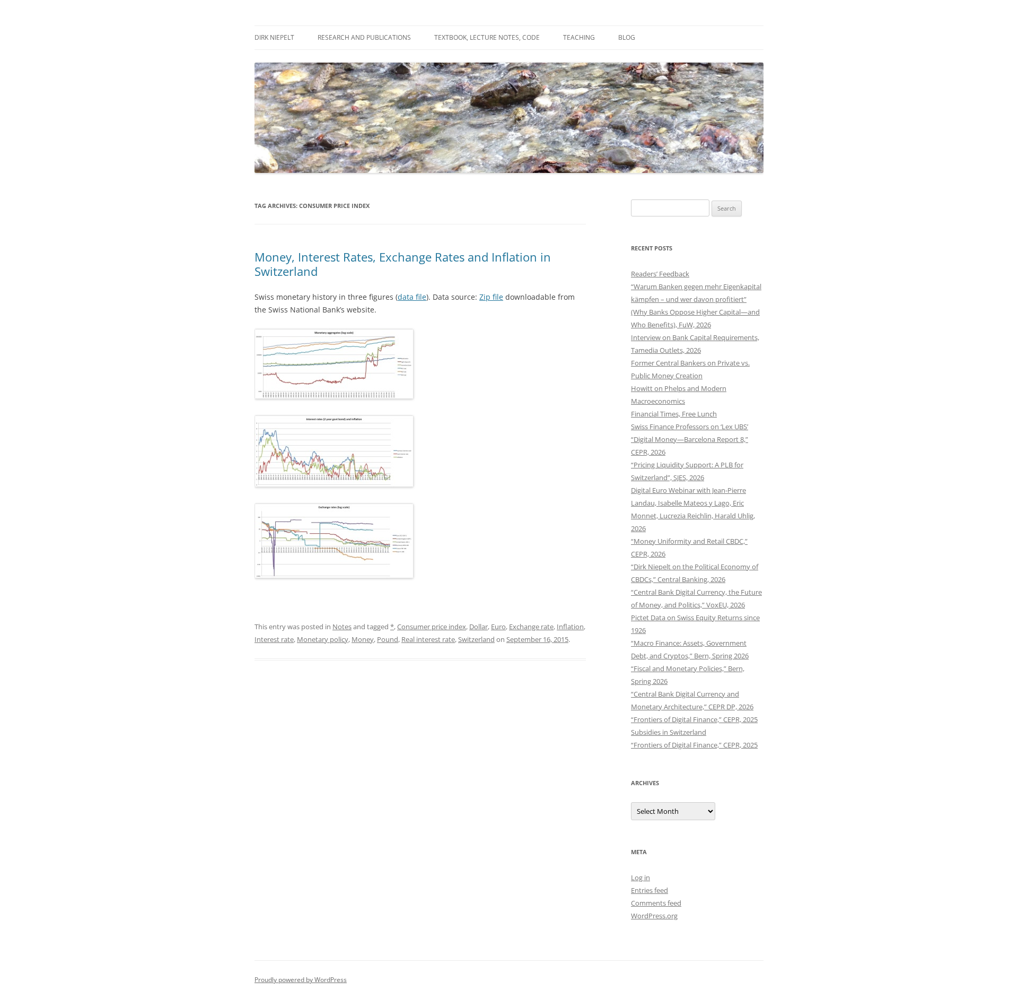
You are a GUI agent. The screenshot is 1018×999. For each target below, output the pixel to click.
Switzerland (476, 639)
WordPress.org (654, 915)
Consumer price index (431, 626)
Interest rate (274, 639)
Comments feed (656, 903)
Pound (387, 639)
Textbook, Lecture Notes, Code (487, 37)
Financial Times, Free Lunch (674, 414)
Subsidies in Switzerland (668, 732)
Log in (640, 877)
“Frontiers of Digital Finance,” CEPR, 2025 (694, 719)
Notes (342, 626)
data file (412, 297)
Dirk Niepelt (274, 37)
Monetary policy (322, 639)
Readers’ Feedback (660, 274)
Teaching (579, 37)
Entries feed (649, 890)
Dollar (478, 626)
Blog (626, 37)
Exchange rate (531, 626)
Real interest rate (428, 639)
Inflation (570, 626)
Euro (498, 626)
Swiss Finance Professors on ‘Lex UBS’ (689, 426)
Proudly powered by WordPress (300, 979)
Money (363, 639)
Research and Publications (364, 37)
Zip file (491, 297)
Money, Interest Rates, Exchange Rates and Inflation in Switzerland (402, 264)
